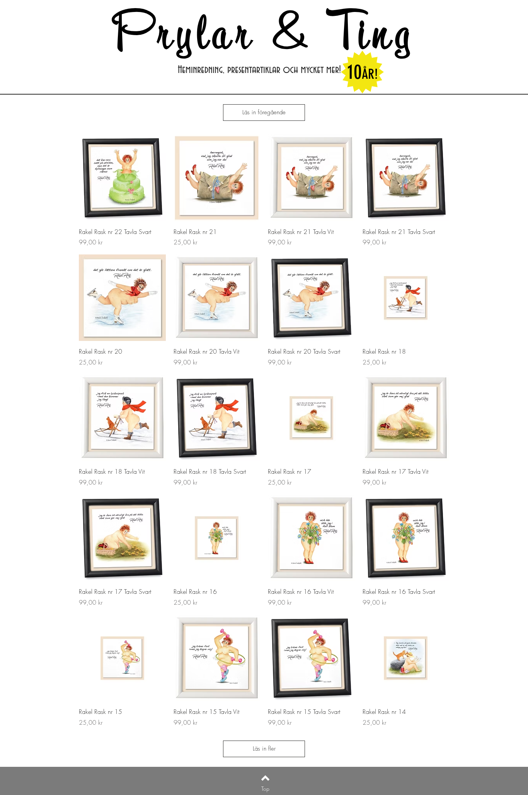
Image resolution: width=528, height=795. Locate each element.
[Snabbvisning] (122, 177)
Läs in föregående (264, 112)
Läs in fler (264, 749)
